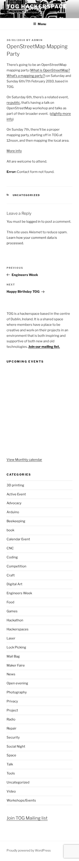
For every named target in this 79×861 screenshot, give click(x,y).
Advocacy (14, 503)
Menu (42, 24)
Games (12, 611)
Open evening (17, 683)
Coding (12, 557)
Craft (11, 575)
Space (11, 755)
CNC (10, 548)
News (11, 674)
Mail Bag (13, 656)
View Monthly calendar (24, 460)
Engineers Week (19, 593)
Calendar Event (18, 539)
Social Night (16, 746)
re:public (13, 103)
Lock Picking (16, 647)
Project (12, 710)
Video (11, 791)
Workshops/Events (21, 800)
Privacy (12, 701)
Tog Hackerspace (37, 6)
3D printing (15, 485)
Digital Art (14, 584)
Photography (17, 692)
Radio (11, 719)
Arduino (13, 512)
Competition (16, 566)
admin (37, 40)
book (10, 530)
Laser (11, 638)
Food (10, 602)
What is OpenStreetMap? (50, 70)
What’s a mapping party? (26, 76)
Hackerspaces (18, 629)
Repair (11, 728)
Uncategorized (26, 195)
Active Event (16, 494)
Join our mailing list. (44, 347)
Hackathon (15, 620)
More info (14, 151)
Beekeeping (16, 521)
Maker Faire (16, 665)
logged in (33, 222)
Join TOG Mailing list (27, 818)
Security (13, 737)
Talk (10, 764)
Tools (11, 773)
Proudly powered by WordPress (29, 850)
